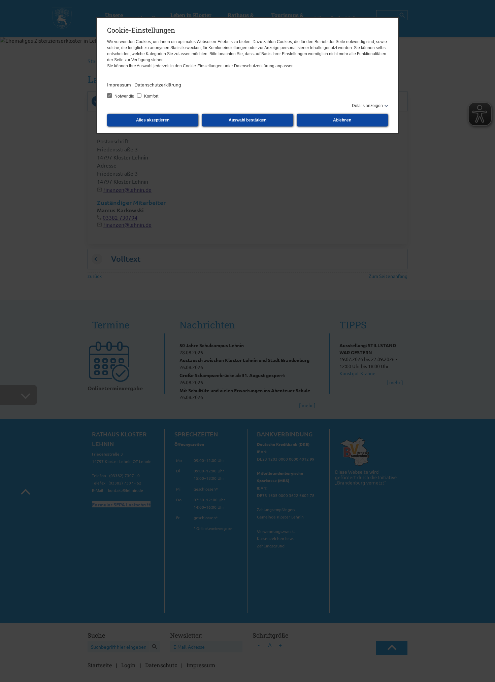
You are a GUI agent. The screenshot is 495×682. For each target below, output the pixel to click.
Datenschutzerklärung (157, 84)
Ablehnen (342, 120)
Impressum (119, 84)
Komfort (150, 96)
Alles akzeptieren (152, 120)
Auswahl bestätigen (247, 120)
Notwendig (124, 96)
